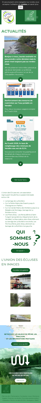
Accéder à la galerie (20, 270)
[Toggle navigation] (37, 17)
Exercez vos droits (14, 398)
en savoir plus (33, 4)
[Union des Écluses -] (8, 17)
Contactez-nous (25, 396)
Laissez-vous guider (20, 344)
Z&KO (37, 400)
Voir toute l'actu (20, 180)
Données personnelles (30, 398)
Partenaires (15, 396)
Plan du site (6, 396)
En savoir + (20, 251)
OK (20, 7)
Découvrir (20, 380)
